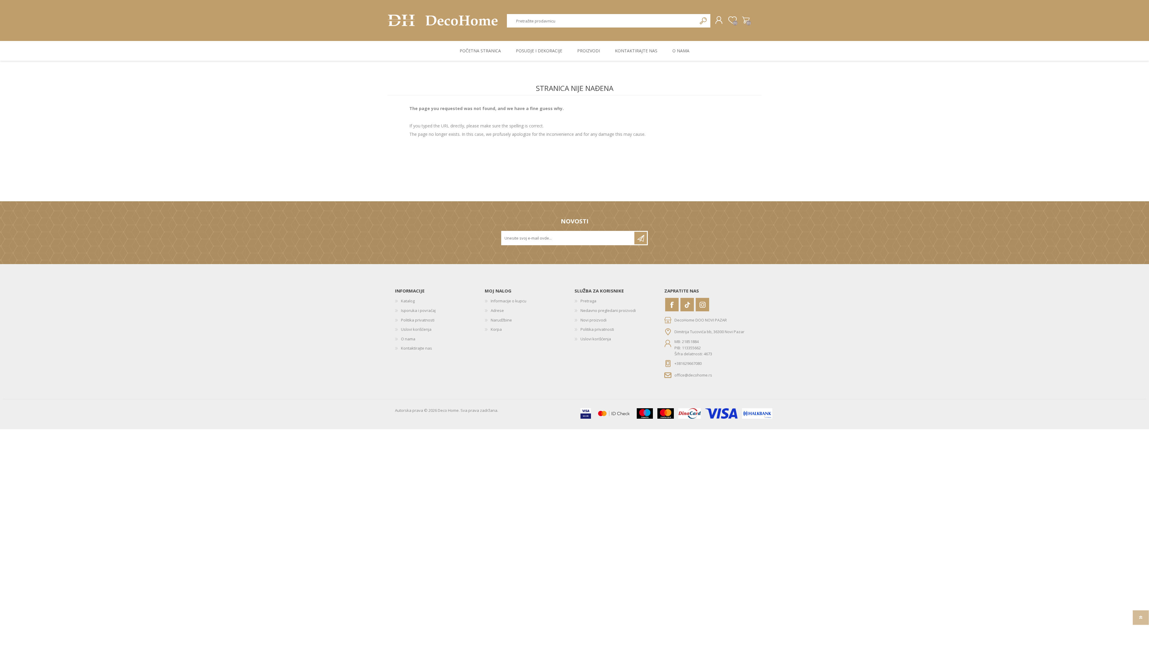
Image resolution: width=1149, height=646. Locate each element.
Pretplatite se (640, 238)
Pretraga (703, 21)
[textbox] (602, 21)
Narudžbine (501, 320)
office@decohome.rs (693, 374)
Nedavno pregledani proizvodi (608, 310)
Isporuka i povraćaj (418, 310)
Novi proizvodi (593, 320)
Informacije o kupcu (508, 301)
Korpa (746, 20)
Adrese (497, 310)
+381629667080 (688, 363)
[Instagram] (702, 304)
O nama (408, 339)
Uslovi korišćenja (416, 329)
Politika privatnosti (417, 320)
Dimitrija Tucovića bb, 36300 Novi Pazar (709, 331)
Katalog (408, 301)
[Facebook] (672, 304)
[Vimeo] (687, 304)
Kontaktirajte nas (416, 348)
